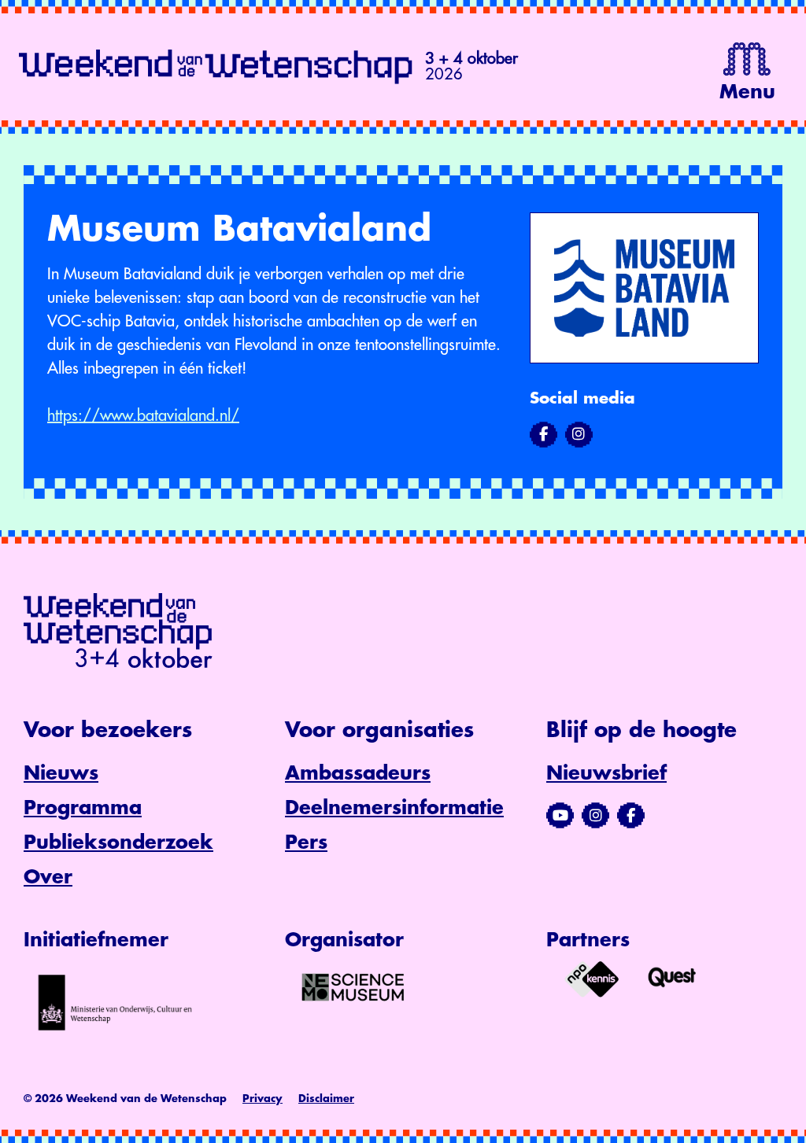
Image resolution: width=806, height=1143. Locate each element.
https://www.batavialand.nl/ (143, 415)
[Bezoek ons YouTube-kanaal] (560, 815)
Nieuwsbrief (606, 773)
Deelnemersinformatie (394, 807)
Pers (306, 842)
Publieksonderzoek (118, 842)
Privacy (262, 1098)
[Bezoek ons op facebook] (543, 434)
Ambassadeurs (358, 773)
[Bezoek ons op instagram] (579, 434)
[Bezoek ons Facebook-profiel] (631, 815)
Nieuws (61, 773)
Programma (83, 807)
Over (48, 877)
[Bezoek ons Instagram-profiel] (595, 815)
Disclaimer (326, 1098)
